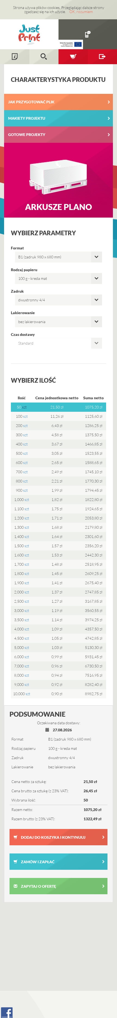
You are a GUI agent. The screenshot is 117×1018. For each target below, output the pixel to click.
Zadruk (17, 291)
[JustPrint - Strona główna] (29, 34)
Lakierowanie (23, 313)
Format (17, 248)
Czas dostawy (23, 334)
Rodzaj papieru (24, 270)
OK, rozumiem (81, 11)
